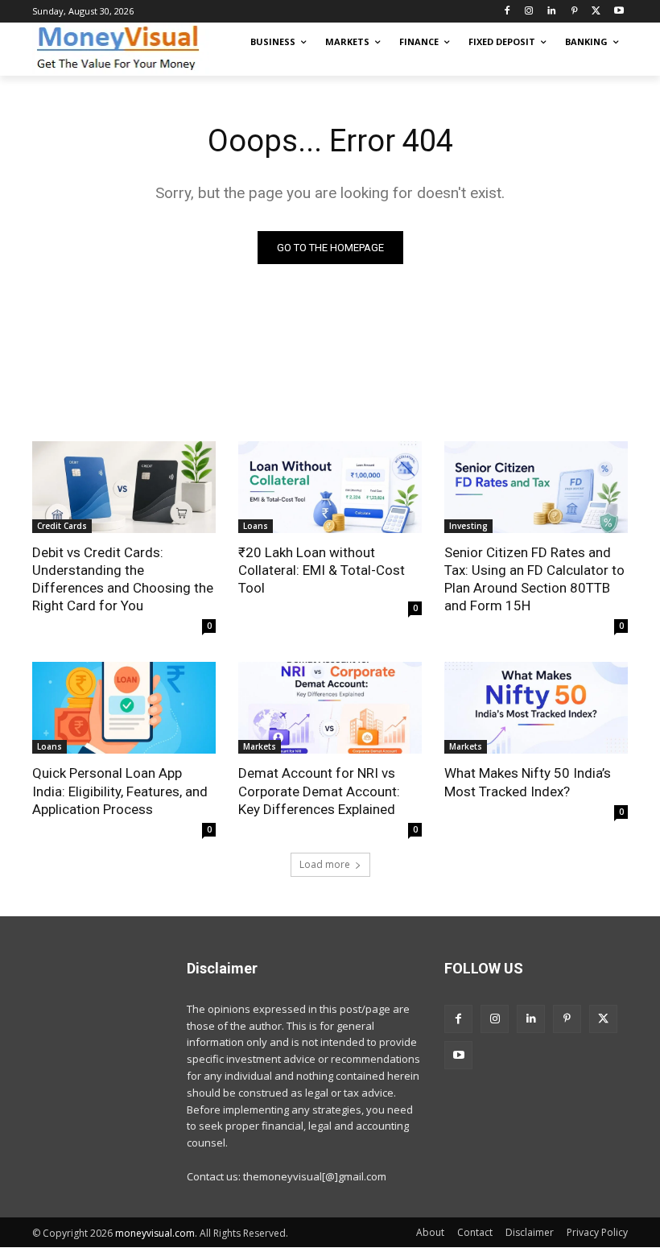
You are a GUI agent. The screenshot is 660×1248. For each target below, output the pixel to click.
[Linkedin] (551, 11)
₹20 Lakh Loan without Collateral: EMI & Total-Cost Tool (321, 570)
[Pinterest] (574, 11)
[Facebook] (506, 11)
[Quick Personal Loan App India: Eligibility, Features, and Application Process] (124, 708)
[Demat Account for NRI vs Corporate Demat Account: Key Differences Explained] (330, 708)
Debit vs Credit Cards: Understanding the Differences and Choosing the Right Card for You (122, 579)
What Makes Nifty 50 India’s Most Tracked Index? (527, 782)
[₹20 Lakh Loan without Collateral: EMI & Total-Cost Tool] (330, 487)
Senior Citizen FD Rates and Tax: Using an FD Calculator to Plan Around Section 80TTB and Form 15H (534, 579)
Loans (255, 525)
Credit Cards (62, 525)
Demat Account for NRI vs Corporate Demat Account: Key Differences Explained (319, 790)
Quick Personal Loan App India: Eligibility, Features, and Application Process (120, 790)
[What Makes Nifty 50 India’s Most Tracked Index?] (536, 708)
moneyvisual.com (155, 1233)
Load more (324, 864)
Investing (468, 525)
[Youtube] (618, 11)
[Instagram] (529, 11)
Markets (259, 746)
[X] (596, 11)
